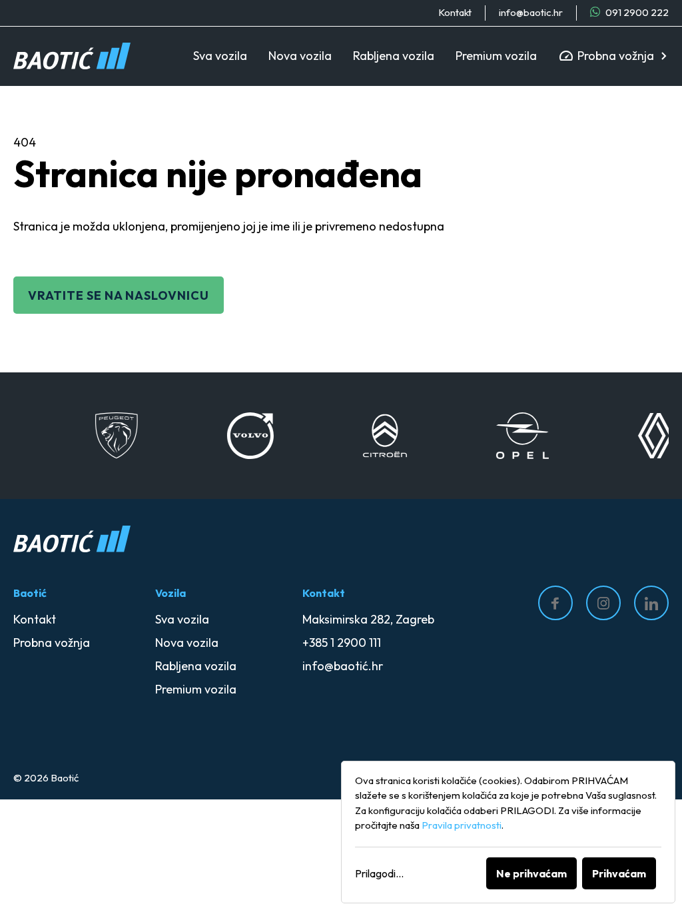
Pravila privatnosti (462, 825)
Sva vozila (220, 55)
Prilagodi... (379, 873)
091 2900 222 (636, 12)
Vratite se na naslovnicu (118, 295)
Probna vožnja (615, 55)
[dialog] (508, 832)
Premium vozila (496, 55)
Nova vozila (300, 55)
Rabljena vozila (393, 55)
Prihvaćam (619, 873)
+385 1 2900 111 (341, 642)
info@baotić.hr (342, 666)
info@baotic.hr (531, 12)
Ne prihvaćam (531, 873)
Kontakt (455, 12)
